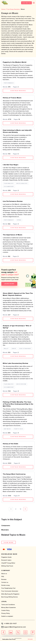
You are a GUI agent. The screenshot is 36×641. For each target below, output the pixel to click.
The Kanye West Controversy (14, 474)
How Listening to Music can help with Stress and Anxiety (17, 131)
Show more (8, 542)
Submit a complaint (7, 616)
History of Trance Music (12, 98)
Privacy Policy (5, 613)
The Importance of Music (12, 235)
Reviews (3, 579)
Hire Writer (26, 3)
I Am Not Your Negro (10, 165)
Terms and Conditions (8, 604)
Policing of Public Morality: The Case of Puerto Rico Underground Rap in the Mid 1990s (18, 404)
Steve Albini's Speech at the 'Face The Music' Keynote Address (18, 294)
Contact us (4, 582)
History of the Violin (10, 444)
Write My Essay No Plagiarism (10, 594)
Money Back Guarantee (8, 607)
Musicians (5, 530)
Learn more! (9, 284)
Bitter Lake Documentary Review (15, 363)
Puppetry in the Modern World (14, 62)
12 (20, 509)
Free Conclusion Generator (9, 591)
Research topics (6, 560)
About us (4, 573)
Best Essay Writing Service (9, 597)
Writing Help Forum (7, 566)
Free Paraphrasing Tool (8, 588)
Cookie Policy (5, 610)
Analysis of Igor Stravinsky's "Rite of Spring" (17, 327)
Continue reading (18, 90)
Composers (5, 526)
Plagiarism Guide (6, 557)
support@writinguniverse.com (15, 627)
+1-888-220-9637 (10, 623)
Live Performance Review (13, 201)
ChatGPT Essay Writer (8, 563)
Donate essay (5, 585)
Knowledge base (9, 554)
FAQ (2, 576)
